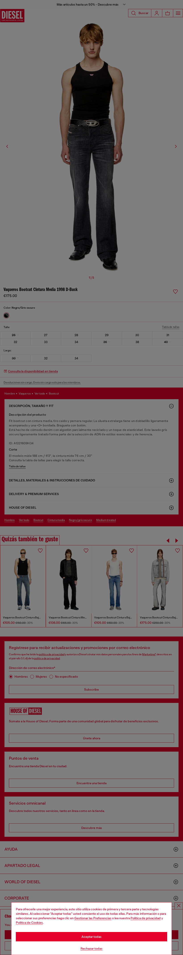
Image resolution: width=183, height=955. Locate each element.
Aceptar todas (91, 936)
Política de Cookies (29, 922)
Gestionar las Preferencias (92, 918)
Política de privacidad (146, 918)
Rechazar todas (91, 948)
